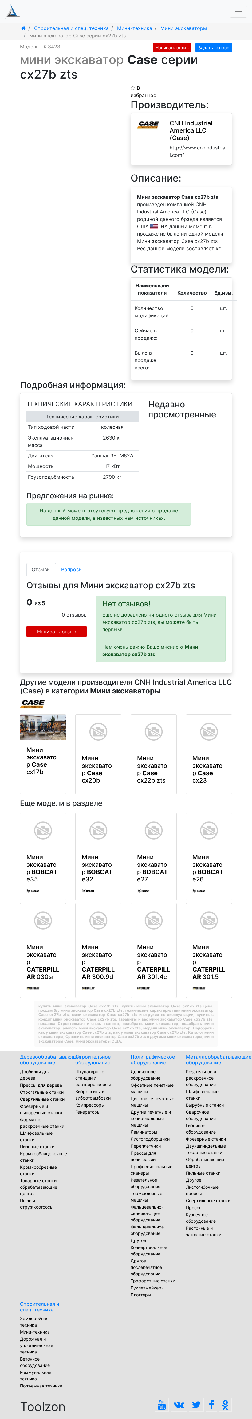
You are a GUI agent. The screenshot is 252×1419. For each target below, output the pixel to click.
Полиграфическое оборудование (153, 1060)
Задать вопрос (213, 47)
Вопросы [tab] (72, 569)
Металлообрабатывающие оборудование (218, 1060)
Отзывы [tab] (41, 569)
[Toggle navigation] (238, 12)
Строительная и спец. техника (39, 1307)
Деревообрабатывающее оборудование (50, 1060)
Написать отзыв (172, 47)
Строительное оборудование (93, 1060)
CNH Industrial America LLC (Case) (191, 130)
